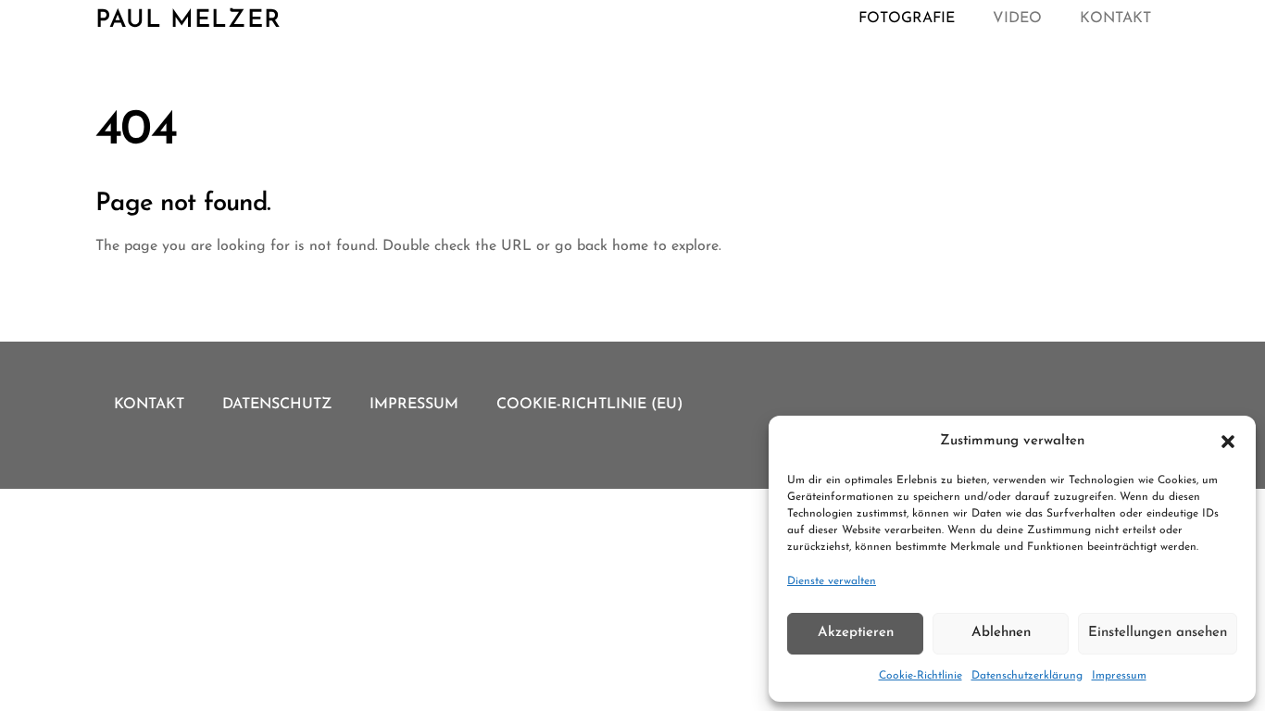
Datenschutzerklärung (1027, 675)
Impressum (1119, 675)
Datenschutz (277, 404)
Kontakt (1115, 18)
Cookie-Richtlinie (920, 675)
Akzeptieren (856, 633)
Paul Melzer (188, 20)
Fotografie (906, 18)
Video (1017, 18)
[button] (1228, 441)
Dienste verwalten (831, 581)
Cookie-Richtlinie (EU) (589, 404)
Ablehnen (1001, 633)
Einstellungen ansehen (1157, 633)
